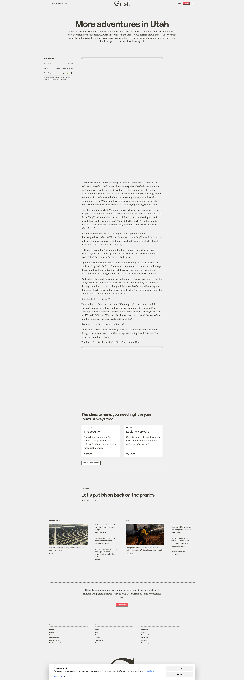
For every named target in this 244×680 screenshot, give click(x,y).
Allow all (179, 669)
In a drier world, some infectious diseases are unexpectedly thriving (180, 540)
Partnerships (99, 640)
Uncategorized (96, 501)
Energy (51, 629)
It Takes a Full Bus (178, 552)
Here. (138, 342)
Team (96, 632)
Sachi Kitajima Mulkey (102, 543)
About (97, 629)
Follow (179, 3)
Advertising (144, 637)
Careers (97, 637)
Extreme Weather (54, 640)
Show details (58, 676)
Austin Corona (176, 532)
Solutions (52, 635)
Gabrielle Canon (131, 554)
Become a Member (147, 635)
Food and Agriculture (56, 643)
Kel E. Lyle (174, 554)
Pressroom (98, 643)
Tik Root (97, 559)
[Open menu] (193, 3)
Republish (144, 640)
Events (143, 632)
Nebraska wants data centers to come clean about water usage (106, 527)
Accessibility (145, 643)
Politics (51, 632)
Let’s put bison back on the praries (118, 495)
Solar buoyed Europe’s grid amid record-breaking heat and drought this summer (181, 527)
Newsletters (144, 629)
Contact (97, 635)
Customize (178, 674)
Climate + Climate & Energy (64, 68)
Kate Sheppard (49, 58)
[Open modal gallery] (122, 118)
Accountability (54, 637)
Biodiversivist (85, 501)
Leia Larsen (52, 554)
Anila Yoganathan (100, 532)
